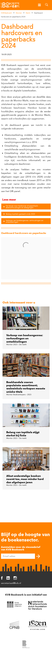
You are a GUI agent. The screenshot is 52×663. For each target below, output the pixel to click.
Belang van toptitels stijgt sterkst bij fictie (22, 434)
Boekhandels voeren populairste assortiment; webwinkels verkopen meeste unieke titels (25, 387)
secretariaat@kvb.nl (11, 583)
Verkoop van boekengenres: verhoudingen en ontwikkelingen (24, 338)
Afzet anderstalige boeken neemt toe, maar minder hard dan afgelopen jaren (25, 479)
